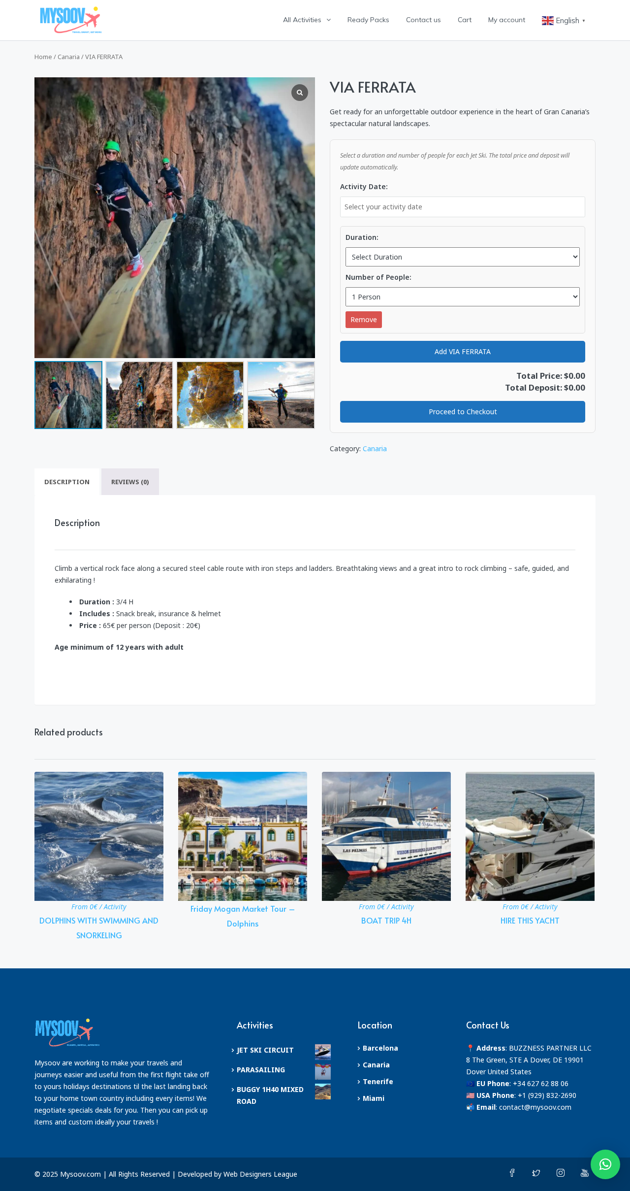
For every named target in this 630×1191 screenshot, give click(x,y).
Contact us (423, 19)
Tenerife (378, 1081)
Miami (373, 1098)
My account (506, 19)
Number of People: (378, 277)
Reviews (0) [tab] (130, 481)
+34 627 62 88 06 (540, 1083)
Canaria (69, 56)
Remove (363, 319)
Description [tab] (67, 481)
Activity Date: (364, 186)
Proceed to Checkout (463, 411)
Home (43, 56)
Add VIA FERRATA (463, 351)
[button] (605, 1164)
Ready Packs (368, 19)
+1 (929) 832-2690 (547, 1095)
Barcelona (380, 1048)
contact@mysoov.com (535, 1107)
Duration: (362, 237)
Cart (465, 19)
